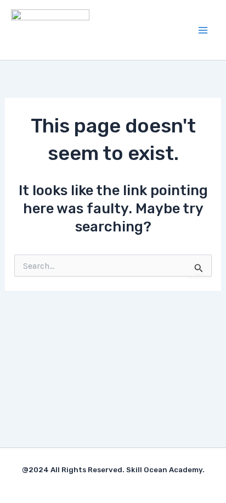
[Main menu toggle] (203, 30)
